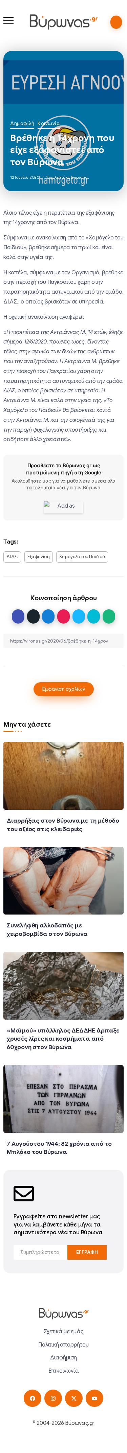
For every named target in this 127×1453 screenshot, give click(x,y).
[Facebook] (32, 1398)
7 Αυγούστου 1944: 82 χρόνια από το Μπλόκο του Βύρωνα (59, 1148)
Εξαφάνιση (38, 556)
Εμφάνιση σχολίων (63, 689)
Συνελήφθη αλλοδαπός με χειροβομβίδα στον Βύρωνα (47, 930)
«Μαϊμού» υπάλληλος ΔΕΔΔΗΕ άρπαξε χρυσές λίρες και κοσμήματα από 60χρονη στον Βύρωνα (63, 1039)
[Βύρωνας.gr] (63, 21)
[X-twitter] (73, 1398)
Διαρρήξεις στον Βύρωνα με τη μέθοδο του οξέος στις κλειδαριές (63, 825)
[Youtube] (94, 1398)
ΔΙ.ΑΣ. (12, 556)
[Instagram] (53, 1398)
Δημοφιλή (22, 123)
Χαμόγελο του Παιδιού (82, 556)
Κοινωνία (49, 123)
